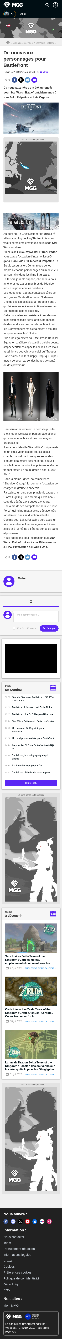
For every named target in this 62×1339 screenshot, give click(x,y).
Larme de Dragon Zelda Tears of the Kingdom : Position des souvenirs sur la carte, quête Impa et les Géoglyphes (30, 1066)
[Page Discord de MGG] (13, 1221)
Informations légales (17, 1254)
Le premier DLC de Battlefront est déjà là (33, 747)
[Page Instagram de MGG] (49, 1221)
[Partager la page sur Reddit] (27, 80)
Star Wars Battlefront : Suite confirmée (33, 721)
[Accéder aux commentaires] (34, 80)
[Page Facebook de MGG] (5, 1221)
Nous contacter (13, 1237)
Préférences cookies (17, 1272)
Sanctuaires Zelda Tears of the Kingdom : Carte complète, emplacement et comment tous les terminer (27, 960)
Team (7, 1243)
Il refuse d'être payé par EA (27, 765)
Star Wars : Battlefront (46, 43)
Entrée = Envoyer (26, 628)
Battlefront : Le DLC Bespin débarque (32, 714)
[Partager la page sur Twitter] (21, 80)
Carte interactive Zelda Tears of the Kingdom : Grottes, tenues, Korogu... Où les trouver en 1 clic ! (29, 1013)
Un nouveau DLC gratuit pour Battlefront (28, 730)
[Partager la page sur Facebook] (14, 80)
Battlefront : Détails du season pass (31, 772)
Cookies (9, 1266)
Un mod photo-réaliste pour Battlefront (33, 738)
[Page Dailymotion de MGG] (34, 1221)
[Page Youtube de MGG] (27, 1221)
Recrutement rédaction (19, 1249)
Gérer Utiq (10, 1284)
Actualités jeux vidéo (23, 43)
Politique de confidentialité (21, 1278)
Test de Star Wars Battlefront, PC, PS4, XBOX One (33, 699)
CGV (6, 1290)
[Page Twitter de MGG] (20, 1221)
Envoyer (51, 628)
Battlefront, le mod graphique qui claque (30, 757)
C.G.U (7, 1260)
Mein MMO (11, 1305)
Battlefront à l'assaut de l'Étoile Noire (32, 707)
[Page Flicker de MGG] (42, 1221)
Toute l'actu (31, 782)
